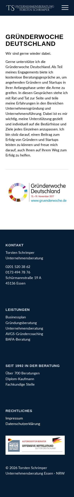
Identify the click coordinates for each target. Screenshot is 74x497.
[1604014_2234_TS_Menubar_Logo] (31, 8)
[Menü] (63, 8)
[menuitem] (63, 8)
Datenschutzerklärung (23, 424)
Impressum (14, 418)
